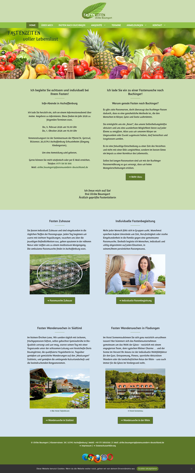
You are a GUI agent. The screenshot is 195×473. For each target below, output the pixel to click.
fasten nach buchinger (72, 25)
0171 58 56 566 (64, 163)
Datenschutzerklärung (106, 445)
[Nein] (191, 468)
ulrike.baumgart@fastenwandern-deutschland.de (62, 167)
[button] (135, 176)
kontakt (157, 25)
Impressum (87, 445)
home (32, 25)
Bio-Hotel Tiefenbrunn (60, 411)
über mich (47, 25)
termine (116, 25)
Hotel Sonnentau (136, 411)
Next (191, 53)
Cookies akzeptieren (147, 468)
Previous (3, 53)
